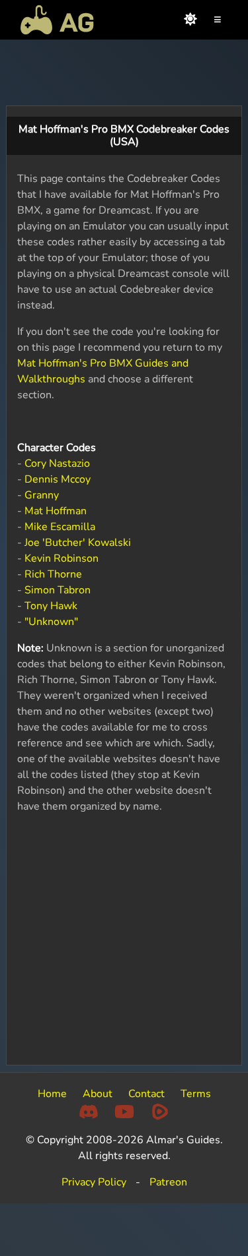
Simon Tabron (57, 590)
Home (52, 1094)
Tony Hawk (50, 606)
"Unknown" (51, 621)
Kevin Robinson (61, 558)
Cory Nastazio (57, 463)
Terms (196, 1094)
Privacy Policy (94, 1182)
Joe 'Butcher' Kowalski (77, 542)
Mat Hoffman (55, 511)
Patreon (168, 1182)
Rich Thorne (53, 574)
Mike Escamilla (59, 527)
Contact (146, 1094)
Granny (41, 495)
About (97, 1094)
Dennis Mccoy (57, 479)
